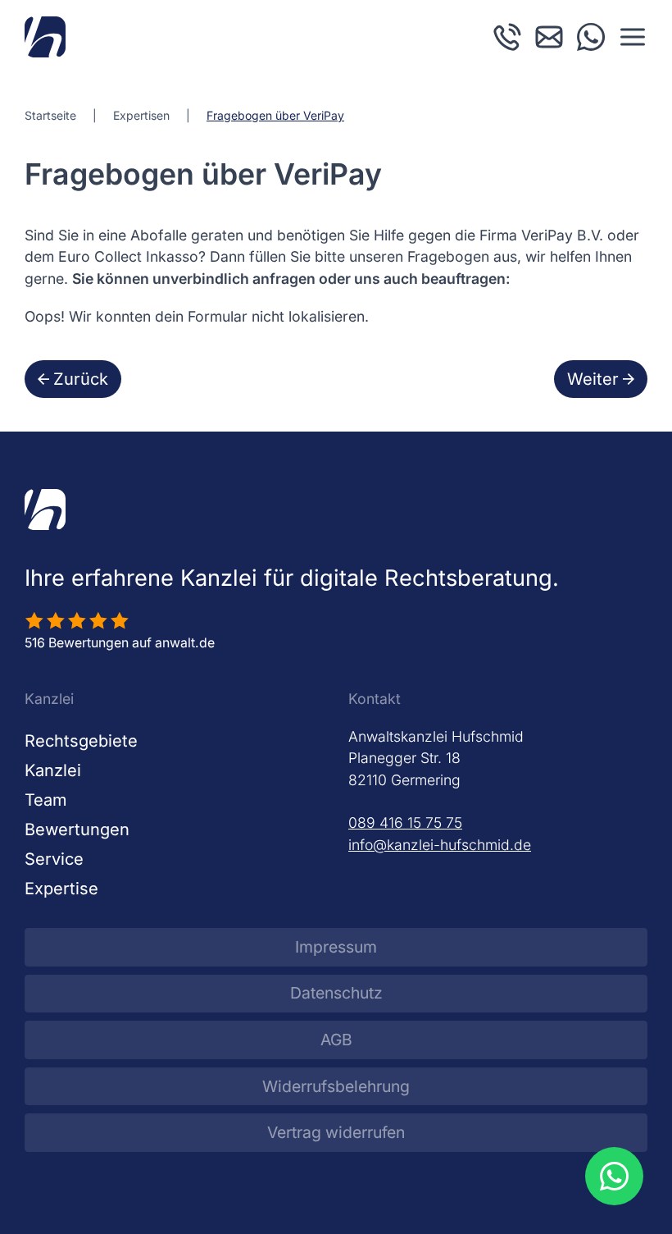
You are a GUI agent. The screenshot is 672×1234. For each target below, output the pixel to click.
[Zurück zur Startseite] (45, 37)
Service (54, 859)
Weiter (593, 379)
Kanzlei (53, 770)
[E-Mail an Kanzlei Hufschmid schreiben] (549, 35)
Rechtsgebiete (81, 741)
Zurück (80, 379)
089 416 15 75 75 (405, 822)
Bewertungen (77, 829)
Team (46, 800)
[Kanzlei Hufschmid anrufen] (507, 35)
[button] (632, 37)
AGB (336, 1039)
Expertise (61, 888)
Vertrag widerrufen (336, 1132)
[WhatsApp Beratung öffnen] (613, 1175)
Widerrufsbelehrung (336, 1086)
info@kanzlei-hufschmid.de (439, 844)
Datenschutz (336, 993)
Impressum (336, 947)
